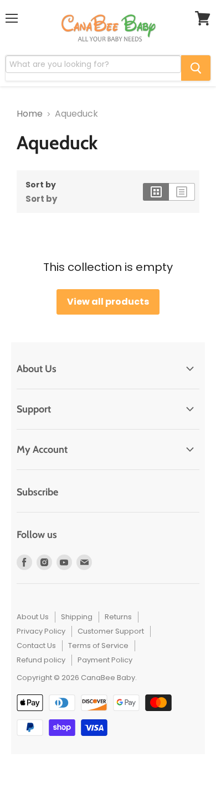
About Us (33, 617)
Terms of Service (98, 645)
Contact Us (36, 645)
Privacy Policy (41, 631)
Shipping (76, 617)
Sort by (40, 184)
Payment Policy (105, 660)
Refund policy (41, 660)
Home (30, 113)
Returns (118, 617)
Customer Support (111, 631)
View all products (108, 301)
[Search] (195, 68)
